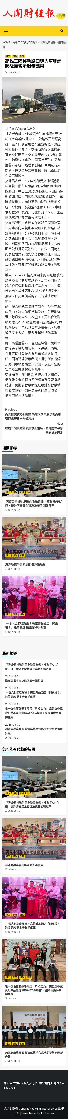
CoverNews (28, 1113)
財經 (29, 492)
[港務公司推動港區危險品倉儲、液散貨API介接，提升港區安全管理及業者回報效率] (34, 475)
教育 (15, 977)
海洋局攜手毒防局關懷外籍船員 (25, 564)
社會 (22, 56)
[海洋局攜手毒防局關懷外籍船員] (34, 538)
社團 (22, 555)
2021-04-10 (14, 72)
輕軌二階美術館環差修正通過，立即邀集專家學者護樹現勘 (34, 428)
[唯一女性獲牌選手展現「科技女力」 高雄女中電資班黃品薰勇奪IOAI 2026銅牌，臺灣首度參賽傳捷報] (34, 960)
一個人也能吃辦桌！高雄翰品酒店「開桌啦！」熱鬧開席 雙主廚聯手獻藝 (34, 694)
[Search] (61, 31)
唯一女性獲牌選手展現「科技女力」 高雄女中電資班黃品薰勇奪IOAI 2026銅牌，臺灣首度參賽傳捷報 (34, 713)
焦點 (15, 56)
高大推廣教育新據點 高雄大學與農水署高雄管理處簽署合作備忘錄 (33, 414)
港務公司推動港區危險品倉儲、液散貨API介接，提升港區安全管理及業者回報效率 (32, 666)
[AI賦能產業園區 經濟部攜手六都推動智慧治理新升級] (34, 1027)
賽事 (29, 977)
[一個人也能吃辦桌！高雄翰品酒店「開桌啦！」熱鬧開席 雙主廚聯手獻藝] (34, 597)
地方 (8, 56)
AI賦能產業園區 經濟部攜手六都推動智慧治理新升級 (34, 731)
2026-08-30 (14, 510)
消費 (15, 614)
